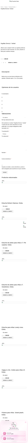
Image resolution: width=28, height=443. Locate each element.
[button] (14, 424)
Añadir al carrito (12, 62)
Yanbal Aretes (12, 7)
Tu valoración (5, 136)
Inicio (2, 7)
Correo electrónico (6, 158)
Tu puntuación (5, 131)
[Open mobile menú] (1, 1)
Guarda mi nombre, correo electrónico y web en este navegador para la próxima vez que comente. (14, 167)
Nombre (4, 152)
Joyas (6, 7)
